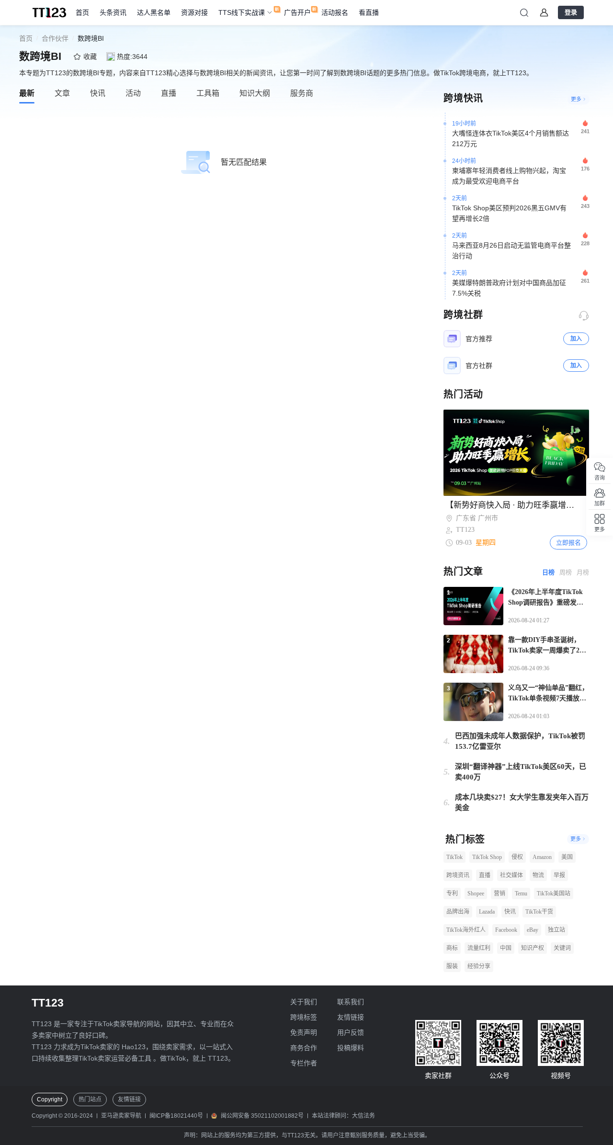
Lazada (487, 911)
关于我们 (303, 1002)
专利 (452, 893)
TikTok (454, 857)
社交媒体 (511, 875)
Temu (521, 893)
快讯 (510, 911)
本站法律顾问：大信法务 (343, 1115)
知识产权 (532, 948)
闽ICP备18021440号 (176, 1115)
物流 (538, 875)
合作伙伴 (55, 38)
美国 (567, 857)
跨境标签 (303, 1017)
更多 (576, 99)
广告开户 (297, 12)
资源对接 (194, 12)
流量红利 (478, 948)
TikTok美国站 (553, 893)
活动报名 (334, 12)
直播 (484, 875)
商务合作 (303, 1048)
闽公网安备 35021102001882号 (262, 1115)
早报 (559, 875)
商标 (452, 948)
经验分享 (478, 966)
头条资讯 (113, 12)
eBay (532, 930)
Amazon (542, 857)
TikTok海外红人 (466, 930)
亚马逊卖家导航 (121, 1115)
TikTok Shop (487, 857)
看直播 (369, 12)
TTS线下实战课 (241, 12)
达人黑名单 (153, 12)
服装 (452, 966)
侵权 (517, 857)
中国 (505, 948)
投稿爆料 (350, 1048)
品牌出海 (457, 911)
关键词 (562, 948)
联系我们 (350, 1002)
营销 (499, 893)
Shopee (475, 893)
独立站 (556, 930)
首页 (82, 12)
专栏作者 (303, 1063)
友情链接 (350, 1017)
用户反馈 (350, 1032)
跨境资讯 (457, 875)
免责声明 (303, 1032)
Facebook (506, 930)
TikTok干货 (539, 911)
